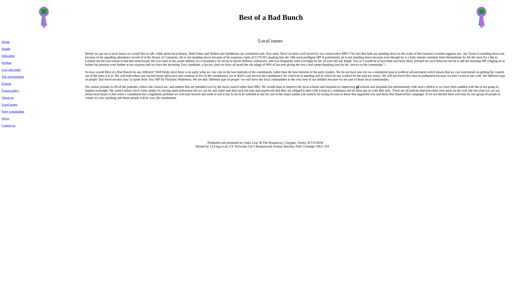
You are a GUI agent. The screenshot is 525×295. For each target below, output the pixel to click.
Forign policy (10, 90)
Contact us (8, 125)
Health (6, 49)
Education (8, 56)
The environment (13, 76)
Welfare (7, 63)
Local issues (9, 104)
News (5, 118)
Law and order (11, 69)
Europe (6, 83)
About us (8, 97)
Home (6, 42)
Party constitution (13, 111)
